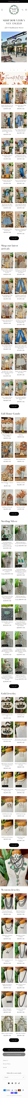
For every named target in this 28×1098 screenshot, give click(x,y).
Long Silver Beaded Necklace (20, 1009)
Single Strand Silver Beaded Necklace (7, 985)
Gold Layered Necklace (7, 837)
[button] (2, 10)
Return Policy (7, 1064)
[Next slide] (17, 70)
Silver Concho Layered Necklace (7, 960)
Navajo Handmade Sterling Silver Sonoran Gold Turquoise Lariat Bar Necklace (20, 623)
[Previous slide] (10, 70)
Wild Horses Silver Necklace (20, 936)
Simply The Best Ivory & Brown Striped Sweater (7, 106)
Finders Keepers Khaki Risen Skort (20, 372)
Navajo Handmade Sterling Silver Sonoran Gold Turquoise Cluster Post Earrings (21, 571)
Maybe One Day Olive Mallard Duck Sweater (7, 205)
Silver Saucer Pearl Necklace (20, 985)
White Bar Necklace (21, 1033)
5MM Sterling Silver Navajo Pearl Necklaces (21, 543)
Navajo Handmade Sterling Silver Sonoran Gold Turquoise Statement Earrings (7, 544)
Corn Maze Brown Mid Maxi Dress (20, 106)
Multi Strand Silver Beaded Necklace (20, 911)
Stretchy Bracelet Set (7, 739)
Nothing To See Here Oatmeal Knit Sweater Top (7, 131)
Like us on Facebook (14, 1050)
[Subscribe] (23, 1077)
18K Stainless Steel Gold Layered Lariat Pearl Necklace (7, 765)
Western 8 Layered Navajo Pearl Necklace (7, 911)
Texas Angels (11, 1095)
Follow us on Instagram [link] (14, 1054)
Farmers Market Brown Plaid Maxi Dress (7, 320)
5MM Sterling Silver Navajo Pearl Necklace (20, 676)
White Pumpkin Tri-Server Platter (7, 435)
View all (14, 238)
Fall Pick (21, 435)
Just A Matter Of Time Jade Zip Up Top (7, 398)
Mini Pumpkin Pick (20, 459)
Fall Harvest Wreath (7, 507)
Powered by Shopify (18, 1095)
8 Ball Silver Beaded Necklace (7, 936)
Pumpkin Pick (7, 459)
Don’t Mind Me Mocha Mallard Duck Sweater (20, 205)
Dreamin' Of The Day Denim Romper (7, 181)
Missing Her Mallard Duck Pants (7, 156)
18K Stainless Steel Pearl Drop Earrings (7, 790)
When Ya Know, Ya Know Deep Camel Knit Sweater (7, 271)
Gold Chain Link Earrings (21, 838)
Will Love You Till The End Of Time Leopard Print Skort (20, 271)
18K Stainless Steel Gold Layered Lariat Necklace (21, 740)
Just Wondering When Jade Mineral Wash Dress (20, 398)
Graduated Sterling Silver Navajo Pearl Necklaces (7, 570)
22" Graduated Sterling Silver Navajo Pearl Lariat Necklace (7, 597)
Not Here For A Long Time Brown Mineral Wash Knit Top (21, 321)
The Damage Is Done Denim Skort (7, 229)
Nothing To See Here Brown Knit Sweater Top (21, 156)
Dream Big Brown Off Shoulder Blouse (7, 296)
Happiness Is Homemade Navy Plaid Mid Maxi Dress (21, 230)
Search (5, 1067)
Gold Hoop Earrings (7, 814)
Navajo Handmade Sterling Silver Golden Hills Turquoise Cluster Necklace (7, 650)
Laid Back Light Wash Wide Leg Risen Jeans (21, 296)
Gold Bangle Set (21, 714)
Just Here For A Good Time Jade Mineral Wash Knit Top (7, 373)
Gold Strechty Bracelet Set (7, 715)
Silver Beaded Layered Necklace (20, 960)
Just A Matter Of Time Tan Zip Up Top (7, 346)
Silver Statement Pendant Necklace (7, 1009)
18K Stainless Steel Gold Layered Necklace (21, 790)
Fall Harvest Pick (21, 482)
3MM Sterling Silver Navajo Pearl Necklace (20, 597)
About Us (5, 1060)
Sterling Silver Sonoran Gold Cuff (7, 622)
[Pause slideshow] (25, 70)
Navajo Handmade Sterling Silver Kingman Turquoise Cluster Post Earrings (7, 677)
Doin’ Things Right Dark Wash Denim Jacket (21, 130)
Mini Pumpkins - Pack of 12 (7, 483)
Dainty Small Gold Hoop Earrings (21, 764)
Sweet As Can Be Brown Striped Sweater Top (20, 181)
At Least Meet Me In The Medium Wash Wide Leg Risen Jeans (21, 347)
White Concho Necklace (7, 1033)
